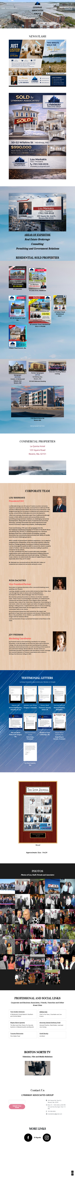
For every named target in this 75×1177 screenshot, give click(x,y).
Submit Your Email (17, 1106)
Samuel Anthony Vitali (53, 1022)
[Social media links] (71, 8)
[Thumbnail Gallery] (37, 468)
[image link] (37, 401)
